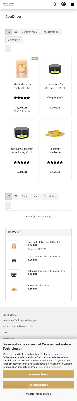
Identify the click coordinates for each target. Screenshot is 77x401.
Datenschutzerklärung (50, 367)
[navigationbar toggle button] (72, 4)
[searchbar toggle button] (54, 4)
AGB (5, 332)
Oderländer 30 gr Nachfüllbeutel (22, 86)
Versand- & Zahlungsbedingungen (20, 320)
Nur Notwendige (38, 384)
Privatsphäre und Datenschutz (18, 326)
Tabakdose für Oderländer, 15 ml (55, 86)
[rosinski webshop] (7, 4)
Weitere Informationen (38, 393)
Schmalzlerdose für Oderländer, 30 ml (22, 150)
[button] (8, 32)
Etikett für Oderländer (55, 150)
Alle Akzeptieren (38, 374)
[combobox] (30, 32)
